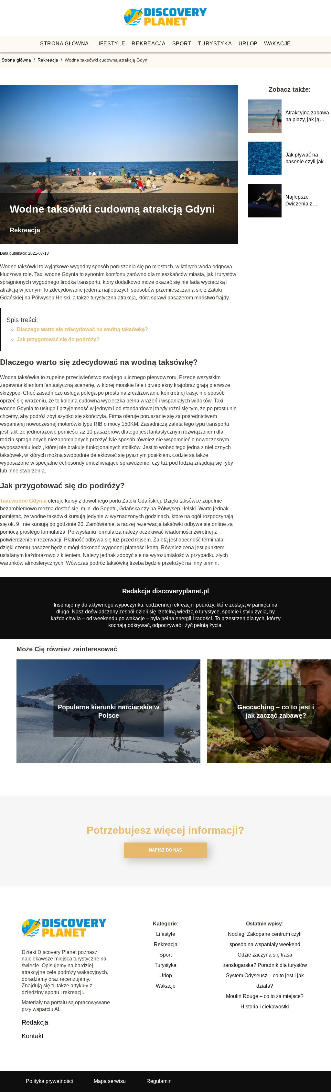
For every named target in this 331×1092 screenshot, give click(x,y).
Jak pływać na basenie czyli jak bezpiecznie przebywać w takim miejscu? (307, 158)
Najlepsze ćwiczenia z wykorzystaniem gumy (303, 200)
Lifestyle (110, 43)
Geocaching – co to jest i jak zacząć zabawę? (275, 711)
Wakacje (277, 43)
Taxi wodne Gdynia (23, 501)
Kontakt (33, 1036)
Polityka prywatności (49, 1081)
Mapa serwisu (110, 1081)
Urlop (248, 43)
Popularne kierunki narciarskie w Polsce (108, 711)
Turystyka (215, 43)
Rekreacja (149, 43)
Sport (182, 43)
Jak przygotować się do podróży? (58, 339)
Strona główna (64, 43)
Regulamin (159, 1081)
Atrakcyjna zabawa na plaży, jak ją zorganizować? (307, 116)
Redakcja (35, 1022)
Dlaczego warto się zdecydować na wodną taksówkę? (82, 329)
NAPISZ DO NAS (165, 850)
